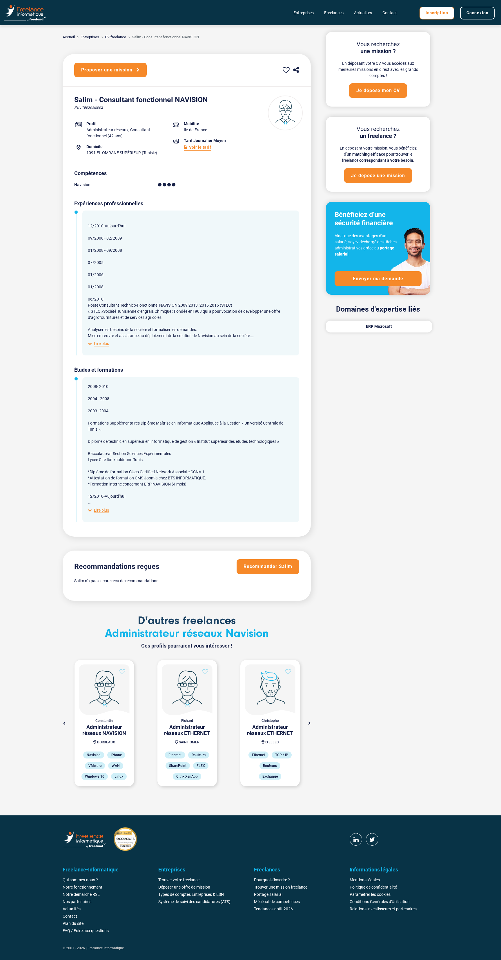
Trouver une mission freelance (280, 887)
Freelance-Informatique (106, 948)
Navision (82, 184)
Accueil (69, 37)
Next (309, 723)
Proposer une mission (107, 70)
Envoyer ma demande (378, 278)
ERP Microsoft (379, 326)
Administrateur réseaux (107, 129)
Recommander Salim (268, 566)
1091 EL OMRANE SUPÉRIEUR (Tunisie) (121, 152)
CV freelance (115, 37)
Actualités (363, 12)
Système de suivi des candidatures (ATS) (194, 901)
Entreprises (90, 37)
